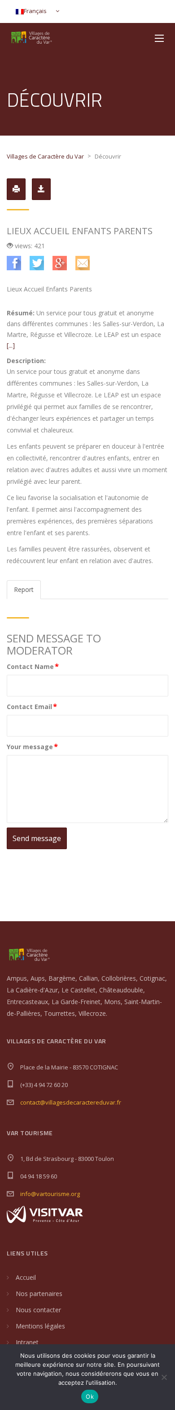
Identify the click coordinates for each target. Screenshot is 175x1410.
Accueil (26, 1277)
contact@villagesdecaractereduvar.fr (70, 1102)
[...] (11, 345)
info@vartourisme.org (50, 1194)
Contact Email (32, 706)
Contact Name (33, 666)
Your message (32, 746)
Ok (90, 1396)
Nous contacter (38, 1309)
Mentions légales (40, 1326)
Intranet (27, 1342)
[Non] (163, 1377)
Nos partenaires (39, 1293)
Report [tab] (24, 589)
